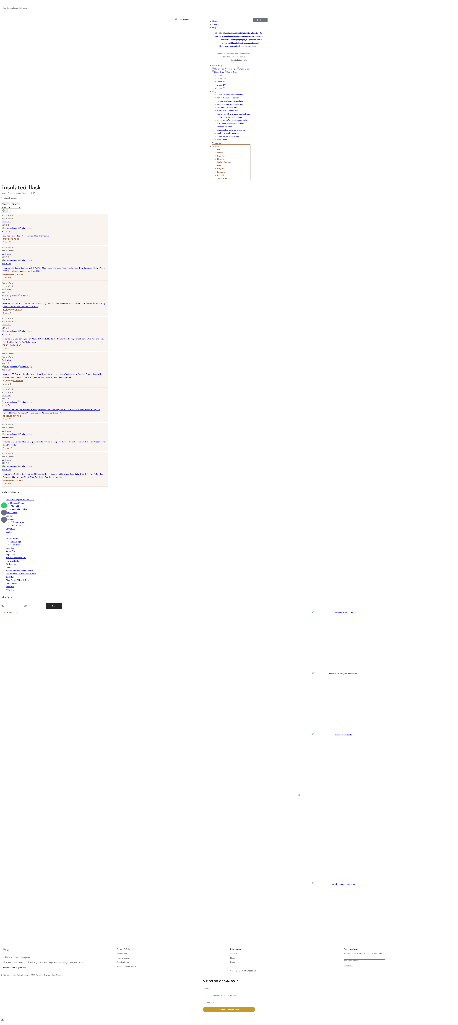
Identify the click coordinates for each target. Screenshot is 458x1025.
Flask (248, 53)
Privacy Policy (122, 953)
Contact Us (234, 966)
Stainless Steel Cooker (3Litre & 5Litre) (21, 573)
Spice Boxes (15, 544)
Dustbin (9, 532)
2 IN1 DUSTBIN (12, 506)
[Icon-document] (4, 513)
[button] (8, 215)
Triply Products (12, 583)
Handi (221, 53)
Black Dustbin (11, 512)
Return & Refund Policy (126, 966)
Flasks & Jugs (15, 541)
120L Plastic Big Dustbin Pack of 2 (20, 499)
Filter (54, 606)
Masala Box (10, 551)
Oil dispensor (11, 564)
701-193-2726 (254, 10)
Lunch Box (10, 548)
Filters (4, 204)
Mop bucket (10, 554)
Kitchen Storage (12, 538)
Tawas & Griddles (17, 525)
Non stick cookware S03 (16, 557)
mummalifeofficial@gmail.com (14, 967)
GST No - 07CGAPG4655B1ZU (243, 970)
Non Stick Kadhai (13, 561)
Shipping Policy (123, 962)
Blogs (232, 958)
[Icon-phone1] (4, 520)
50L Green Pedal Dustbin (16, 509)
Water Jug (10, 589)
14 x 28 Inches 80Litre (15, 503)
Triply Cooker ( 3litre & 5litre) (17, 580)
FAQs (232, 962)
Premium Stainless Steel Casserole (19, 570)
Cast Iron (9, 515)
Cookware (10, 519)
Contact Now (34, 8)
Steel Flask (10, 577)
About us (233, 953)
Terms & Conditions (124, 958)
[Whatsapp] (4, 505)
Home (3, 193)
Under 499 (10, 586)
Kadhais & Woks (17, 522)
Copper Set (10, 528)
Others (8, 567)
